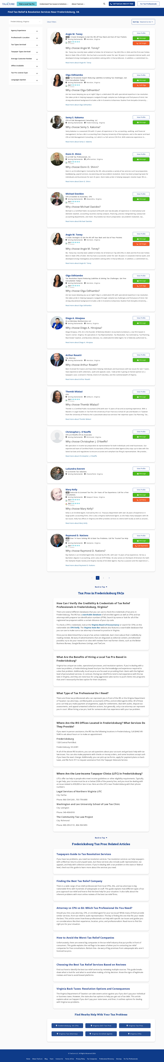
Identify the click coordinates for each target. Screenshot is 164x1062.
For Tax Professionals (148, 4)
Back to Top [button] (100, 587)
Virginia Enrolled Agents (102, 1034)
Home (28, 1059)
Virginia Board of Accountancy (105, 625)
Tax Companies (92, 1059)
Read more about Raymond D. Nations (80, 565)
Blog (46, 1059)
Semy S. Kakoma (75, 117)
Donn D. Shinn (73, 153)
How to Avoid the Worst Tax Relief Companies (85, 937)
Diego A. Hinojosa (75, 318)
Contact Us (59, 1059)
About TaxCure (37, 1059)
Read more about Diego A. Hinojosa (79, 342)
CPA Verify (75, 627)
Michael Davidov (75, 193)
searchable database (91, 614)
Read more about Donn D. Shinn (78, 181)
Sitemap (118, 1059)
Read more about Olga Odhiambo (78, 105)
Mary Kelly (71, 489)
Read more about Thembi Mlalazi (78, 419)
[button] (141, 43)
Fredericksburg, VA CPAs (68, 1026)
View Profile (141, 33)
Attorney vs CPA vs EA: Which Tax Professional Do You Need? (94, 908)
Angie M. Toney (74, 34)
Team (51, 1059)
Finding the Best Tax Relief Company (79, 881)
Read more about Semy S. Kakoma (79, 142)
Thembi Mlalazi (74, 391)
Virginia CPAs (135, 1034)
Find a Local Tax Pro (26, 4)
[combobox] (25, 22)
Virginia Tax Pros (136, 1026)
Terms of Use (69, 1059)
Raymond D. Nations (77, 535)
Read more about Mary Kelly (76, 523)
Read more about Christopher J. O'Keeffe (81, 456)
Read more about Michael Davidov (79, 221)
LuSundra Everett (75, 468)
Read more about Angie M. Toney (78, 63)
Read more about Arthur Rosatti (78, 379)
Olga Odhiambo (74, 74)
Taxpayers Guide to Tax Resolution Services (84, 854)
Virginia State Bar (92, 627)
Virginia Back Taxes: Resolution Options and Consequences (93, 988)
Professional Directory (106, 1059)
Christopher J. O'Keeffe (78, 431)
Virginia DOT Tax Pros (102, 1026)
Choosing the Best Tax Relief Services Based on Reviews (91, 964)
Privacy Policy (80, 1059)
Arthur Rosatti (74, 355)
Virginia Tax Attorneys (68, 1034)
